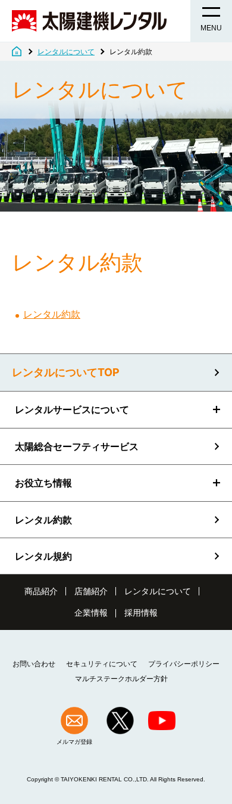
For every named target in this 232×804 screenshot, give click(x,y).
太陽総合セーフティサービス (77, 446)
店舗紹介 (91, 591)
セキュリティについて (101, 664)
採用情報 (141, 612)
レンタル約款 (51, 314)
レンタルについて (157, 591)
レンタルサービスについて (72, 409)
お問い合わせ (33, 664)
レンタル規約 (43, 556)
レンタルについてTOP (66, 372)
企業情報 (91, 612)
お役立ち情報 (43, 483)
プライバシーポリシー (184, 664)
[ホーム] (17, 52)
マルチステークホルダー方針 (121, 679)
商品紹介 (41, 591)
